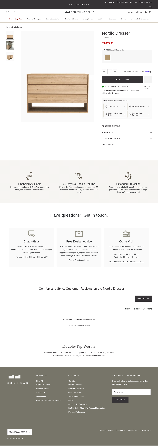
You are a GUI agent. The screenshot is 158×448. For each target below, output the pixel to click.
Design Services (122, 2)
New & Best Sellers (53, 19)
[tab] (132, 309)
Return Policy (132, 430)
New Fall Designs (34, 19)
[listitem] (114, 106)
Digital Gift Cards (43, 385)
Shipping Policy (147, 87)
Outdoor (101, 19)
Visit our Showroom (76, 389)
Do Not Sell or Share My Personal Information (86, 408)
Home (8, 27)
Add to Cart (122, 79)
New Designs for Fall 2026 (79, 4)
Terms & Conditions (106, 430)
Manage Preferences (76, 412)
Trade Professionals (76, 396)
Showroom (133, 2)
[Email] (27, 383)
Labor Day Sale (15, 19)
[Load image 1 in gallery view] (57, 76)
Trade (141, 2)
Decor (123, 19)
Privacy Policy (120, 430)
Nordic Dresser (17, 27)
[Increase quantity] (115, 71)
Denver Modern (18, 438)
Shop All (39, 381)
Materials (107, 132)
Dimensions (108, 145)
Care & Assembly (111, 139)
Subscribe (120, 400)
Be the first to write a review (79, 325)
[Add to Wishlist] (148, 79)
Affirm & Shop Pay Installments (48, 400)
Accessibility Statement (77, 404)
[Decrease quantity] (104, 71)
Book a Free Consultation (79, 260)
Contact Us (148, 2)
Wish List (139, 12)
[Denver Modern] (79, 12)
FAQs (70, 400)
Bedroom (112, 19)
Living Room (88, 19)
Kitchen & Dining (71, 19)
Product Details (111, 126)
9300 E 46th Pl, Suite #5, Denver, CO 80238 (126, 262)
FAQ (150, 7)
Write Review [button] (143, 299)
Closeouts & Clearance (140, 19)
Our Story (72, 381)
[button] (79, 325)
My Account (41, 396)
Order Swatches (110, 2)
